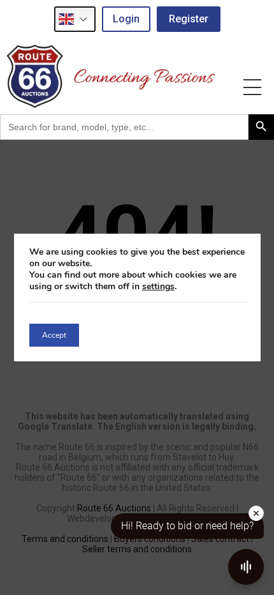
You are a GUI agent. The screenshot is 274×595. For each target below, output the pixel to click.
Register (188, 19)
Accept (54, 335)
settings (158, 286)
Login (126, 19)
